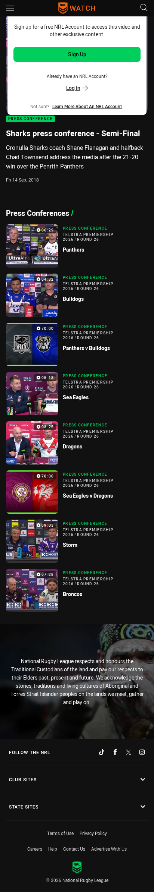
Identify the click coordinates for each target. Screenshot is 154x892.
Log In (73, 87)
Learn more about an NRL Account (87, 106)
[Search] (144, 8)
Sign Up (77, 54)
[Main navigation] (10, 8)
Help (52, 849)
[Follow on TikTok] (102, 752)
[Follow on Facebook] (115, 752)
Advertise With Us (109, 849)
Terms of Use (60, 833)
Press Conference (30, 119)
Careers (34, 849)
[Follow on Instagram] (142, 752)
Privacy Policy (93, 833)
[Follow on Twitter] (129, 752)
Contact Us (74, 849)
